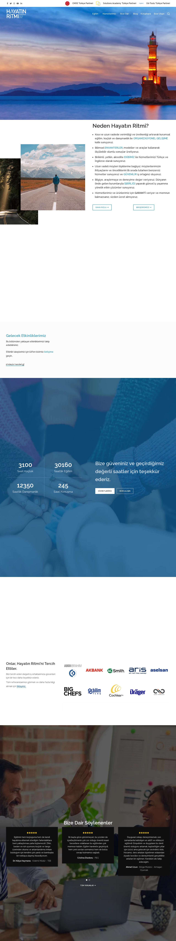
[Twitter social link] (11, 3)
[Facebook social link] (7, 3)
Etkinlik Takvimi (14, 364)
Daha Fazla (101, 207)
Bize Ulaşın (125, 491)
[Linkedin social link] (21, 3)
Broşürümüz (142, 207)
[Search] (168, 14)
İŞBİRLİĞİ (129, 183)
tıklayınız (21, 686)
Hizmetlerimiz (105, 491)
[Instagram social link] (14, 3)
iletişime (48, 352)
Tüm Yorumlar (87, 885)
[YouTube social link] (18, 3)
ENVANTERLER (114, 147)
